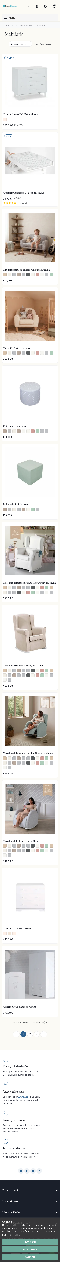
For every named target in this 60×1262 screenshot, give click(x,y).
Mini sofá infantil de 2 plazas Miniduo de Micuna (26, 269)
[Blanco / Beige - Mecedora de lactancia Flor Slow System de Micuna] (5, 758)
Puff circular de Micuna (14, 426)
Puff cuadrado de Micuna (15, 504)
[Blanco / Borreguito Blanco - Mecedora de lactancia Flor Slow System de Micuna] (9, 758)
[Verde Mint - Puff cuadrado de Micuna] (33, 509)
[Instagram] (39, 1171)
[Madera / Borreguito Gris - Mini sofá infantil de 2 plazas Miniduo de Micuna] (14, 274)
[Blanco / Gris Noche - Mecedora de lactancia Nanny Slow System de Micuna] (33, 587)
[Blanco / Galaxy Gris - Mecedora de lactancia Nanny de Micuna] (23, 670)
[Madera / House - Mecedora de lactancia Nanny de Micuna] (33, 675)
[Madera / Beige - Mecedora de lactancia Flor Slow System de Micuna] (51, 758)
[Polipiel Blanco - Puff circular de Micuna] (23, 431)
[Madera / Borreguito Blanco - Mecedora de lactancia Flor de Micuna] (5, 850)
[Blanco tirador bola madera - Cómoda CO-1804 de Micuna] (9, 933)
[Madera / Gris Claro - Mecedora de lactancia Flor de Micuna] (23, 850)
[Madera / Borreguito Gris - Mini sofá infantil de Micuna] (14, 353)
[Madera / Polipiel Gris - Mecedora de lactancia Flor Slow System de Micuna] (9, 767)
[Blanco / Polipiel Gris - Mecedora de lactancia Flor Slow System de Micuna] (51, 763)
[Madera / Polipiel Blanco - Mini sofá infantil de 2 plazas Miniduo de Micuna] (42, 274)
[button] (28, 6)
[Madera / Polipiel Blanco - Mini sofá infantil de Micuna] (42, 353)
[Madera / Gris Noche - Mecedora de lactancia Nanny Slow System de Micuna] (19, 592)
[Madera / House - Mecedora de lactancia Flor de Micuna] (33, 850)
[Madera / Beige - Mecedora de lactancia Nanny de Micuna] (51, 670)
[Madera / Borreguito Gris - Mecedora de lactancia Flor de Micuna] (9, 850)
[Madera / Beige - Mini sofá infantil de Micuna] (5, 353)
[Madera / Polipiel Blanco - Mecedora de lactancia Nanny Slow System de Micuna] (46, 592)
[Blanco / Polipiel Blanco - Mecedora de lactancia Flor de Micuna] (46, 850)
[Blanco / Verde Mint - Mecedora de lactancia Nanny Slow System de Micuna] (46, 587)
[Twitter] (27, 1171)
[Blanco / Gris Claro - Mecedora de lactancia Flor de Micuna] (28, 846)
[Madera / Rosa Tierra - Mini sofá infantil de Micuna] (37, 353)
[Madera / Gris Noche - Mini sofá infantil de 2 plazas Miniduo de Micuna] (28, 274)
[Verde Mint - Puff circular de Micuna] (37, 431)
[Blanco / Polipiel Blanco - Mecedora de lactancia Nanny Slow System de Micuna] (37, 592)
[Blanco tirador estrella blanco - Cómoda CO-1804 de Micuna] (14, 933)
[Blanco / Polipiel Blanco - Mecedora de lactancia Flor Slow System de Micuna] (46, 763)
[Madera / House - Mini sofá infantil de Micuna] (33, 353)
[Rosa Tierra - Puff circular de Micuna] (33, 431)
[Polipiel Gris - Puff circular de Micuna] (46, 431)
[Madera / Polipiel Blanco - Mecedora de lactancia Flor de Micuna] (5, 855)
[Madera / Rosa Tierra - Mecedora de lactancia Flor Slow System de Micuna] (37, 763)
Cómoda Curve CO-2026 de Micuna (20, 114)
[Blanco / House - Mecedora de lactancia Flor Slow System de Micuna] (37, 758)
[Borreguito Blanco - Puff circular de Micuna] (14, 431)
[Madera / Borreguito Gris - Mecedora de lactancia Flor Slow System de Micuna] (9, 763)
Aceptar (30, 1256)
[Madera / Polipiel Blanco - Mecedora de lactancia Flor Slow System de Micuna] (5, 767)
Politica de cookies (11, 1235)
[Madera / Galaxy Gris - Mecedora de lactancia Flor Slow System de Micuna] (19, 763)
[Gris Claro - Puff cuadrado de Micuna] (9, 509)
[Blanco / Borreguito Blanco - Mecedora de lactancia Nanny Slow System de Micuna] (9, 587)
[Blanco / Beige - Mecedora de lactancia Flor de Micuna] (5, 846)
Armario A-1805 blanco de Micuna (19, 1006)
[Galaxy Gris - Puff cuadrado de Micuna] (37, 509)
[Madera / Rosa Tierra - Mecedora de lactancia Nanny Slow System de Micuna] (28, 592)
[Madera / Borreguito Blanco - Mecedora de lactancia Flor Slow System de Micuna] (5, 763)
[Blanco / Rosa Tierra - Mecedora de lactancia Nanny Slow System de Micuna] (42, 587)
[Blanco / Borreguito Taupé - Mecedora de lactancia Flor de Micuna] (19, 846)
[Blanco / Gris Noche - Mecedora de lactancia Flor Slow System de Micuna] (33, 758)
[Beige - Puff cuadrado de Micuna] (5, 509)
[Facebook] (21, 1171)
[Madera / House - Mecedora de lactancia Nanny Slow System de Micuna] (23, 592)
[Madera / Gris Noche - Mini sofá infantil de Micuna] (28, 353)
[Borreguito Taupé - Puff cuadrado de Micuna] (23, 509)
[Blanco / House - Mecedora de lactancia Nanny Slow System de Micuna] (37, 587)
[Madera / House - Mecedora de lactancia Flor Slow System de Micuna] (33, 763)
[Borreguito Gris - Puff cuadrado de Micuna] (19, 509)
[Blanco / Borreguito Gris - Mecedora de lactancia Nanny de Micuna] (14, 670)
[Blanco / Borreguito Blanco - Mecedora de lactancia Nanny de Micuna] (9, 670)
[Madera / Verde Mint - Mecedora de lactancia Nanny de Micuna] (42, 675)
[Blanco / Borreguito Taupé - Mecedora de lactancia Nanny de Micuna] (19, 670)
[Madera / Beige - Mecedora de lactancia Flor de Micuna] (51, 846)
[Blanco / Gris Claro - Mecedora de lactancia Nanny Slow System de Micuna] (28, 587)
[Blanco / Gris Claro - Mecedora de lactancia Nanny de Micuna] (28, 670)
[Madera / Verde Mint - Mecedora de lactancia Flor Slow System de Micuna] (42, 763)
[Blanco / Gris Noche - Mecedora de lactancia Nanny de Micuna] (33, 670)
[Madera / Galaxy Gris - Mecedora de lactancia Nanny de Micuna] (19, 675)
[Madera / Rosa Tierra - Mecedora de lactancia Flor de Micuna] (37, 850)
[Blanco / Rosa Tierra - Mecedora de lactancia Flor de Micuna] (42, 846)
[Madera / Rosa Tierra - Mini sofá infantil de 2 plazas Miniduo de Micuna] (37, 274)
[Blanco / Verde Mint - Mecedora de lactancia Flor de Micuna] (46, 846)
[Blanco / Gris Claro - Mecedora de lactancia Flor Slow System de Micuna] (28, 758)
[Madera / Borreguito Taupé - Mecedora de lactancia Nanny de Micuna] (14, 675)
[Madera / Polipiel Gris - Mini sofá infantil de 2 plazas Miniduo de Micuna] (46, 274)
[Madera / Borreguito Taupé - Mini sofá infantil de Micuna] (19, 353)
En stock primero (19, 44)
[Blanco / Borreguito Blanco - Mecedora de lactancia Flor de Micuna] (9, 846)
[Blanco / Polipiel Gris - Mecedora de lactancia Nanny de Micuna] (51, 675)
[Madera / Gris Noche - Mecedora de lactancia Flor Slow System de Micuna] (28, 763)
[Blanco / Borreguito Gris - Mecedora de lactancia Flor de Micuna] (14, 846)
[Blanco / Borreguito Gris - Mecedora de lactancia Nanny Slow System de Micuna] (14, 587)
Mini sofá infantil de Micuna (16, 348)
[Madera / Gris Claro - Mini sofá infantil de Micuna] (23, 353)
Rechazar (30, 1241)
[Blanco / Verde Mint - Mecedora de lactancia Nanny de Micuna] (46, 670)
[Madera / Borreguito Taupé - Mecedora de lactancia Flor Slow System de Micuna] (14, 763)
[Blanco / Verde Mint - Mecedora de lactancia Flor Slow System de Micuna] (46, 758)
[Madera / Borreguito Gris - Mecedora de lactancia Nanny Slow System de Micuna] (9, 592)
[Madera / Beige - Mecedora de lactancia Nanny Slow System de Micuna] (51, 587)
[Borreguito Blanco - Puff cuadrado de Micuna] (14, 509)
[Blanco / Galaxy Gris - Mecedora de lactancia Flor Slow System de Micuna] (23, 758)
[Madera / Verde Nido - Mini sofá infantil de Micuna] (51, 353)
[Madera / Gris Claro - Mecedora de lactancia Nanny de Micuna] (23, 675)
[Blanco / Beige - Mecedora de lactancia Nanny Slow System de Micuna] (5, 587)
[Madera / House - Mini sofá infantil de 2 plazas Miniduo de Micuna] (33, 274)
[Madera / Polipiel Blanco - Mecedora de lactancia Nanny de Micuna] (5, 680)
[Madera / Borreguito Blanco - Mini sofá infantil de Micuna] (9, 353)
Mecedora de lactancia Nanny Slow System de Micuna (29, 582)
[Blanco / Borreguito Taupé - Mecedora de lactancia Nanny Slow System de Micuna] (19, 587)
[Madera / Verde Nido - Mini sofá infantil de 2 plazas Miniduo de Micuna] (51, 274)
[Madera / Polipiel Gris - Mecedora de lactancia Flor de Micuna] (9, 855)
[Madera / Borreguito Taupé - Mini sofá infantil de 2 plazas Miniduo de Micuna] (19, 274)
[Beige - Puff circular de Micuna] (5, 431)
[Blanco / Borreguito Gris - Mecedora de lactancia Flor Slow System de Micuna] (14, 758)
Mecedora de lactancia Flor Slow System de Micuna (28, 753)
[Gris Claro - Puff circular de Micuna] (9, 431)
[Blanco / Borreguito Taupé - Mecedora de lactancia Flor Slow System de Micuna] (19, 758)
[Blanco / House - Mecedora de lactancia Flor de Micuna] (37, 846)
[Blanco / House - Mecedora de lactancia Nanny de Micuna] (37, 670)
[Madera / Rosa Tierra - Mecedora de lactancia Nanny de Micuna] (37, 675)
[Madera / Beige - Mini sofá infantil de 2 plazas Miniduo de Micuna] (5, 274)
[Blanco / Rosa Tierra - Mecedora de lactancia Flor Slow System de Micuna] (42, 758)
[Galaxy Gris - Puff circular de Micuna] (42, 431)
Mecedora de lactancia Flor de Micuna (21, 840)
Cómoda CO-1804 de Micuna (17, 928)
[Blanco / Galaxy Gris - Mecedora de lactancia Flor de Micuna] (23, 846)
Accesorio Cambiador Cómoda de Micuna (23, 192)
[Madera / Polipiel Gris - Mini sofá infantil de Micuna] (46, 353)
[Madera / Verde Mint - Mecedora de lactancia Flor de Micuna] (42, 850)
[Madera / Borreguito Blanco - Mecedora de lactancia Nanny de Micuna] (5, 675)
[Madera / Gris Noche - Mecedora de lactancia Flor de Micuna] (28, 850)
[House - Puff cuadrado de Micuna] (28, 509)
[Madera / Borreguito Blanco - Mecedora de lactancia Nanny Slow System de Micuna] (5, 592)
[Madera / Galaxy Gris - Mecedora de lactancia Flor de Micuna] (19, 850)
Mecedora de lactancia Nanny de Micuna (23, 665)
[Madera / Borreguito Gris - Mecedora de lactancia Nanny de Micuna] (9, 675)
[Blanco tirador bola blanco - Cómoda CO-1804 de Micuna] (5, 933)
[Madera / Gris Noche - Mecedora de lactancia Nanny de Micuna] (28, 675)
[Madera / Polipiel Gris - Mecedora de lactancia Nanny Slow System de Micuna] (51, 592)
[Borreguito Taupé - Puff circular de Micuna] (19, 431)
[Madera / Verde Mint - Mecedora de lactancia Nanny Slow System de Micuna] (33, 592)
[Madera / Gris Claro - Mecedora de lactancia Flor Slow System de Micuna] (23, 763)
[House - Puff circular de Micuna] (28, 431)
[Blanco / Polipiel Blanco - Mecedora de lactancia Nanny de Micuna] (46, 675)
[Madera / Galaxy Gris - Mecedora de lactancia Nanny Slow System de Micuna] (14, 592)
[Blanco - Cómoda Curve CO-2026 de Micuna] (5, 119)
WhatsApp (23, 1096)
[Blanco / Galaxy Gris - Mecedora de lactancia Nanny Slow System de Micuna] (23, 587)
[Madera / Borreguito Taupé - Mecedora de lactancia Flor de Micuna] (14, 850)
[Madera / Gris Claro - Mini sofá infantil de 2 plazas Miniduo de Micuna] (23, 274)
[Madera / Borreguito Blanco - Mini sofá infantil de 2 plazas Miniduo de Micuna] (9, 274)
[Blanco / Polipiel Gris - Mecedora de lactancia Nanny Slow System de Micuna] (42, 592)
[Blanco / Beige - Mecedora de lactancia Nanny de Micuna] (5, 670)
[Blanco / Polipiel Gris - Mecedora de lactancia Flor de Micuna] (51, 850)
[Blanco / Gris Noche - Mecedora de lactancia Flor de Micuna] (33, 846)
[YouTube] (33, 1171)
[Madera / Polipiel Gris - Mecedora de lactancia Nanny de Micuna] (9, 680)
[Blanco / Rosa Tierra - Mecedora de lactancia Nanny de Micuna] (42, 670)
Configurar (30, 1249)
